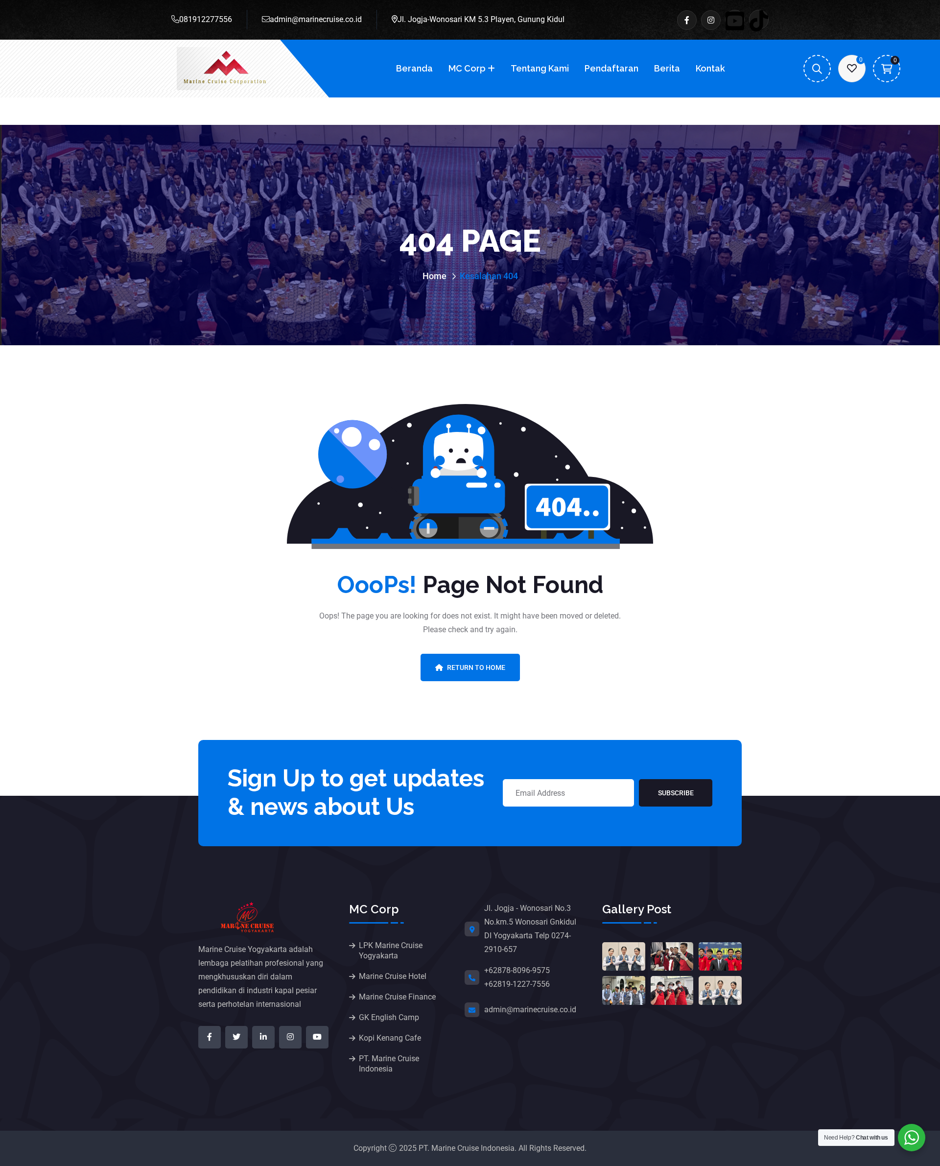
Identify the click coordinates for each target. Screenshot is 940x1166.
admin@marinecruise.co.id (316, 19)
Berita (667, 68)
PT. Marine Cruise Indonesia (389, 1063)
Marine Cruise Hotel (392, 976)
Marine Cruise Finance (397, 996)
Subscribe (676, 793)
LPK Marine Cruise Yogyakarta (391, 950)
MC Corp (467, 68)
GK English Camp (389, 1017)
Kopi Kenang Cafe (390, 1038)
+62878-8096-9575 (517, 970)
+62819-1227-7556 (517, 984)
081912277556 (205, 19)
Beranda (414, 68)
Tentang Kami (540, 68)
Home (434, 276)
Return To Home (476, 667)
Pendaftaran (611, 68)
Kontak (710, 68)
